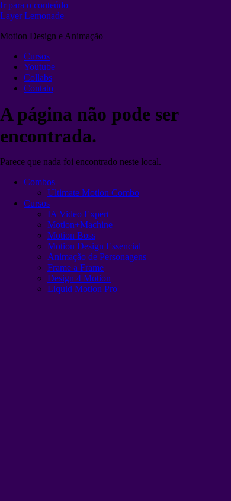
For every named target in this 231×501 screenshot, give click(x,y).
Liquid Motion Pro (82, 289)
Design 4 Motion (79, 278)
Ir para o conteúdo (34, 5)
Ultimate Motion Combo (93, 193)
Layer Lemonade (32, 16)
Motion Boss (71, 235)
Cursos (37, 56)
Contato (38, 88)
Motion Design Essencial (94, 246)
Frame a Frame (75, 267)
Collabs (38, 77)
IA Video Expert (78, 214)
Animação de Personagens (96, 257)
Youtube (39, 67)
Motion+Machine (80, 225)
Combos (39, 182)
